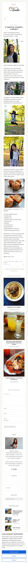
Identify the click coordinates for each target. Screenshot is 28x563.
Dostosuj (14, 556)
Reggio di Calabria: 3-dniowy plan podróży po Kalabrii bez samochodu (18, 512)
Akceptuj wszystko (14, 552)
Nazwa (5, 408)
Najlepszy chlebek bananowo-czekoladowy (14, 269)
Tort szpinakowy (13, 270)
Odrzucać (14, 560)
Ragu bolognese (16, 527)
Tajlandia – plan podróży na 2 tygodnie (16, 520)
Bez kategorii (13, 25)
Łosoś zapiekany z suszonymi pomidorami (14, 378)
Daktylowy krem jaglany (14, 307)
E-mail (5, 413)
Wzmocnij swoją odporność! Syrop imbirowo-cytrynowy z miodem (14, 343)
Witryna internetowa (6, 419)
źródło (20, 209)
